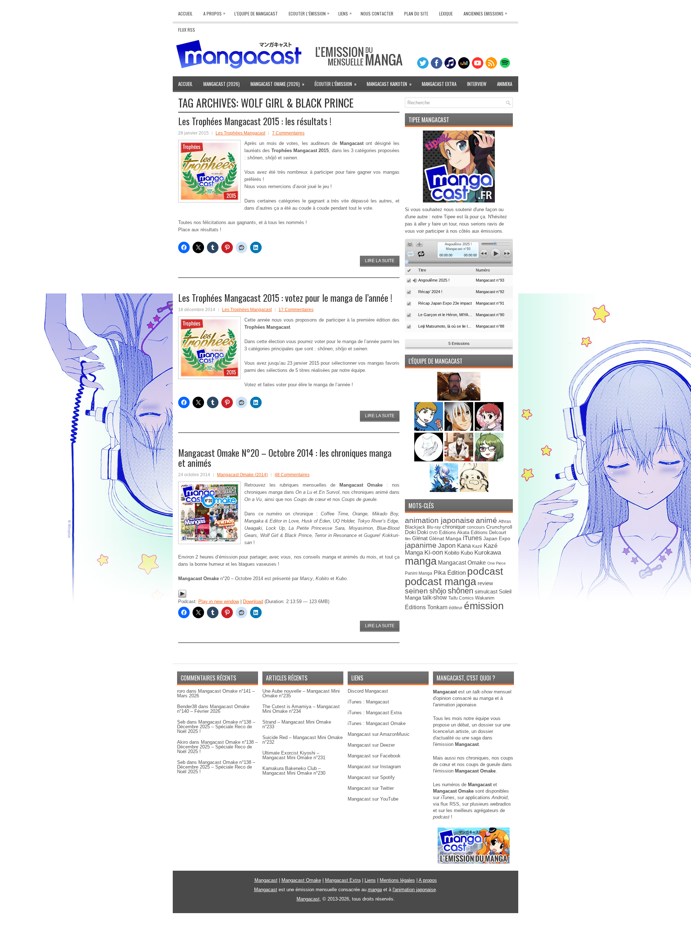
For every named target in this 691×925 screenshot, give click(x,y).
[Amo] (489, 460)
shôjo (437, 591)
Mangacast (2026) (221, 83)
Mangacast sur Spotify (371, 777)
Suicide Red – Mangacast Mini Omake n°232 (302, 740)
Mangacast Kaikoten (389, 83)
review (485, 583)
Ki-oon (433, 552)
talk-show (435, 597)
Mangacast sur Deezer (371, 745)
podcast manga (440, 581)
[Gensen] (474, 490)
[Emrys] (429, 460)
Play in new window (218, 601)
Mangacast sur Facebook (374, 755)
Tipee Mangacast (428, 119)
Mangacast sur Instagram (374, 766)
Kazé (477, 546)
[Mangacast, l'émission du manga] (474, 862)
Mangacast (265, 880)
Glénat (420, 538)
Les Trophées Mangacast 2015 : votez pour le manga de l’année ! (285, 297)
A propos (428, 880)
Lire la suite (379, 260)
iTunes (472, 538)
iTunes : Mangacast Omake (377, 723)
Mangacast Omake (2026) (277, 83)
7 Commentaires (288, 133)
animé (486, 520)
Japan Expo (496, 538)
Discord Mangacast (368, 691)
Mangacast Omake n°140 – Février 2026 (213, 709)
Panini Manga (418, 573)
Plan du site (416, 13)
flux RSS (450, 804)
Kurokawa (487, 552)
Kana (464, 545)
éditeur (455, 607)
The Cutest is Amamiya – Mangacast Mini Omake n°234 (301, 709)
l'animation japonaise (414, 889)
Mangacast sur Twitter (371, 788)
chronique (453, 527)
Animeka (504, 83)
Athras (504, 521)
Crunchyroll (499, 527)
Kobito (451, 553)
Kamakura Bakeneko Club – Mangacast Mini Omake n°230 (293, 771)
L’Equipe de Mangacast (256, 13)
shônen (460, 590)
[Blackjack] (459, 429)
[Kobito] (458, 399)
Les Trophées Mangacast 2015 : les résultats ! (254, 121)
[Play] (182, 596)
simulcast (486, 591)
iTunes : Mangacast (368, 702)
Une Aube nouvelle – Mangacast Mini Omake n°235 (301, 693)
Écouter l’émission (336, 83)
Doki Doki (416, 532)
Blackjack (415, 527)
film (408, 539)
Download (253, 601)
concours (476, 527)
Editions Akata (454, 532)
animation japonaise (439, 520)
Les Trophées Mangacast (240, 133)
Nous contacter (377, 13)
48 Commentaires (292, 474)
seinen (416, 591)
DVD (433, 532)
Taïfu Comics (461, 598)
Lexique (446, 13)
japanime (421, 545)
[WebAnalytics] (345, 922)
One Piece (496, 563)
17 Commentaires (296, 309)
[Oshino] (459, 460)
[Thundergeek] (429, 429)
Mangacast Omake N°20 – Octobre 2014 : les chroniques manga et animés (285, 457)
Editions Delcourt (488, 532)
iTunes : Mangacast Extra (375, 712)
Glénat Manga (445, 538)
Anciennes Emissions (485, 13)
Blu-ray (434, 527)
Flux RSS (186, 30)
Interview (476, 83)
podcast (485, 571)
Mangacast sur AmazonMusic (379, 734)
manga (421, 561)
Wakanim (484, 598)
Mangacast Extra (439, 83)
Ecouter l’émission (309, 13)
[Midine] (489, 429)
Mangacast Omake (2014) (242, 474)
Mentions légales (397, 880)
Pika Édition (450, 572)
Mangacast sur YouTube (373, 799)
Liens (345, 13)
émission (484, 605)
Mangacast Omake (462, 563)
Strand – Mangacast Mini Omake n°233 (296, 724)
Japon (447, 545)
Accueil (185, 13)
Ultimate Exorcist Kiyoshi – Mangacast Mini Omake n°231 (293, 755)
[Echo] (445, 490)
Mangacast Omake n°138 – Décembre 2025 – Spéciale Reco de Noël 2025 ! (216, 726)
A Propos (214, 13)
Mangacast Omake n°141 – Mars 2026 (216, 693)
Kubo (467, 553)
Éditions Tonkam (426, 607)
